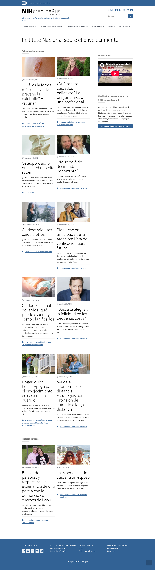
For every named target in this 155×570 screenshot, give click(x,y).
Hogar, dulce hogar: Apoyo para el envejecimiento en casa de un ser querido (38, 391)
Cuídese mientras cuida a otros (37, 232)
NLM (69, 561)
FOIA (80, 548)
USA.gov (84, 561)
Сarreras (110, 551)
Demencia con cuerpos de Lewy (37, 520)
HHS (78, 561)
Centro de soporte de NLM (117, 545)
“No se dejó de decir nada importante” (69, 166)
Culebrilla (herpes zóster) (34, 123)
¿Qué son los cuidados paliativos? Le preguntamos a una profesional (70, 92)
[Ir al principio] (149, 562)
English (110, 10)
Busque (130, 16)
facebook (119, 10)
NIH (73, 561)
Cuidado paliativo (67, 122)
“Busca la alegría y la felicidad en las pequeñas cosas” (73, 313)
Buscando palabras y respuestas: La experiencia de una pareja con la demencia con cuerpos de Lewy (38, 486)
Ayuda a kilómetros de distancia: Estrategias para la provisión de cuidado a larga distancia (73, 395)
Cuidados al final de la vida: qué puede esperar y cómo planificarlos (38, 312)
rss (116, 10)
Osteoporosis (30, 192)
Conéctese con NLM (29, 545)
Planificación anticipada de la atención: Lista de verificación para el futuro (73, 239)
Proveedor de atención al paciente (71, 123)
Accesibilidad (112, 548)
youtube (127, 10)
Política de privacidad (87, 551)
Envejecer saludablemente (32, 344)
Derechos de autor (86, 545)
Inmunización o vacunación (33, 126)
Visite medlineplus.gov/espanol (114, 126)
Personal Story (28, 522)
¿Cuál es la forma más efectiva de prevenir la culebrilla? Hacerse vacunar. (38, 94)
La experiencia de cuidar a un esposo (73, 475)
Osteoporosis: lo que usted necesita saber (38, 167)
